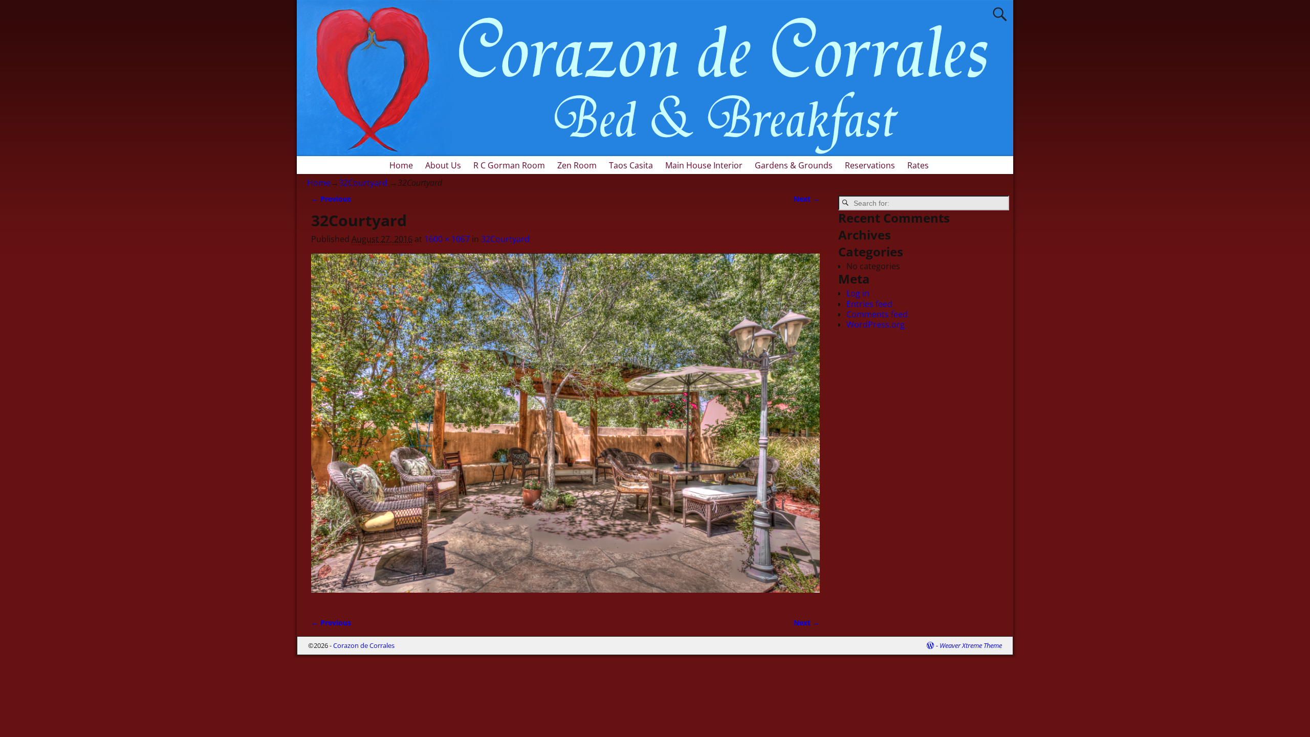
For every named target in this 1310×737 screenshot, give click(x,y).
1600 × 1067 (447, 239)
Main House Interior (704, 165)
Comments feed (877, 314)
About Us (443, 165)
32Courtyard (363, 182)
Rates (918, 165)
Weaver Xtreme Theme (971, 645)
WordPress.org (875, 324)
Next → (807, 199)
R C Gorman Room (509, 165)
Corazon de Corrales (364, 645)
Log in (857, 293)
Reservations (870, 165)
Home (401, 165)
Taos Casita (631, 165)
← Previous (331, 199)
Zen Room (577, 165)
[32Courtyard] (565, 429)
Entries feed (869, 304)
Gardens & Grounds (794, 165)
